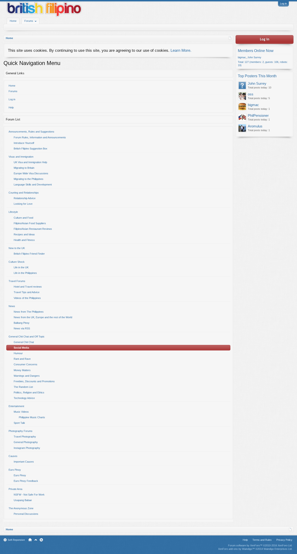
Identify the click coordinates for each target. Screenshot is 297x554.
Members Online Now (256, 51)
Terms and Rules (262, 539)
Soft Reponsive (16, 539)
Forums (13, 91)
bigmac (242, 57)
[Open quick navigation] (230, 38)
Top (35, 539)
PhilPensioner (258, 115)
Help (11, 107)
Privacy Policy (284, 539)
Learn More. (181, 50)
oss (250, 94)
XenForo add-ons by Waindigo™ (236, 549)
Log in (283, 3)
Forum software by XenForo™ (260, 545)
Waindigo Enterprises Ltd (278, 549)
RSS (41, 539)
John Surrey (254, 57)
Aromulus (255, 126)
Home (13, 20)
